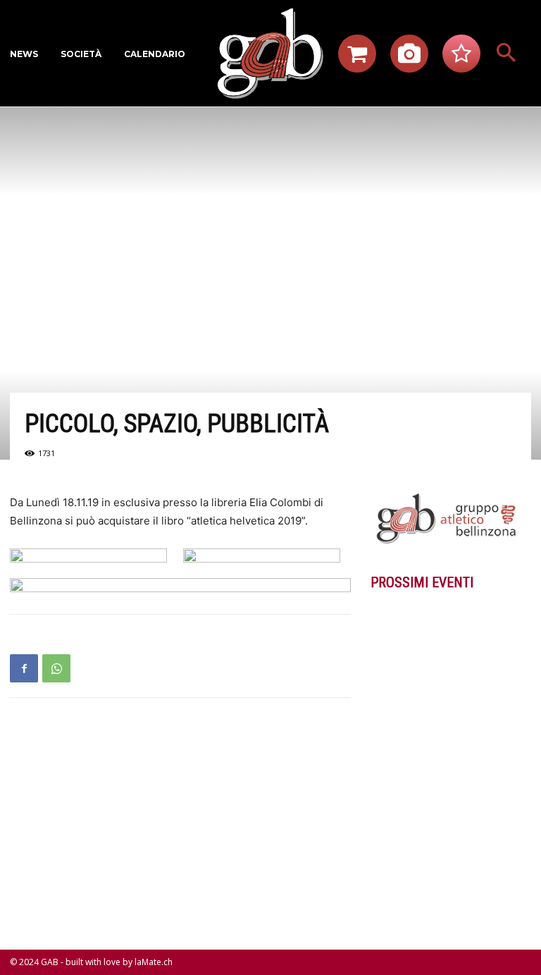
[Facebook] (24, 668)
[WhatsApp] (56, 668)
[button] (505, 53)
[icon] (357, 57)
